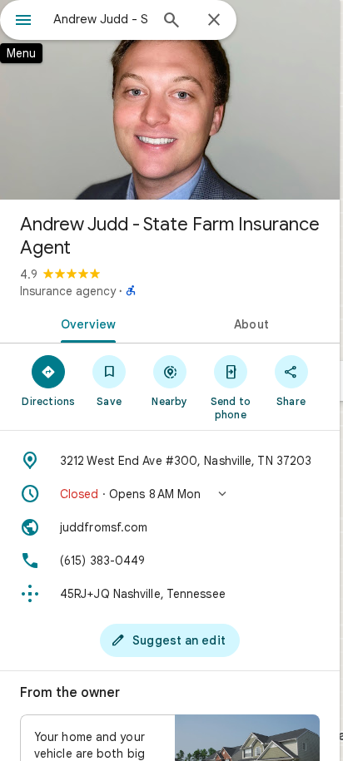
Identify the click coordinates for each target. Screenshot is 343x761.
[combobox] (100, 19)
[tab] (85, 323)
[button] (170, 494)
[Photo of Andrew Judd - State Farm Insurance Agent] (170, 100)
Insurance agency (68, 291)
